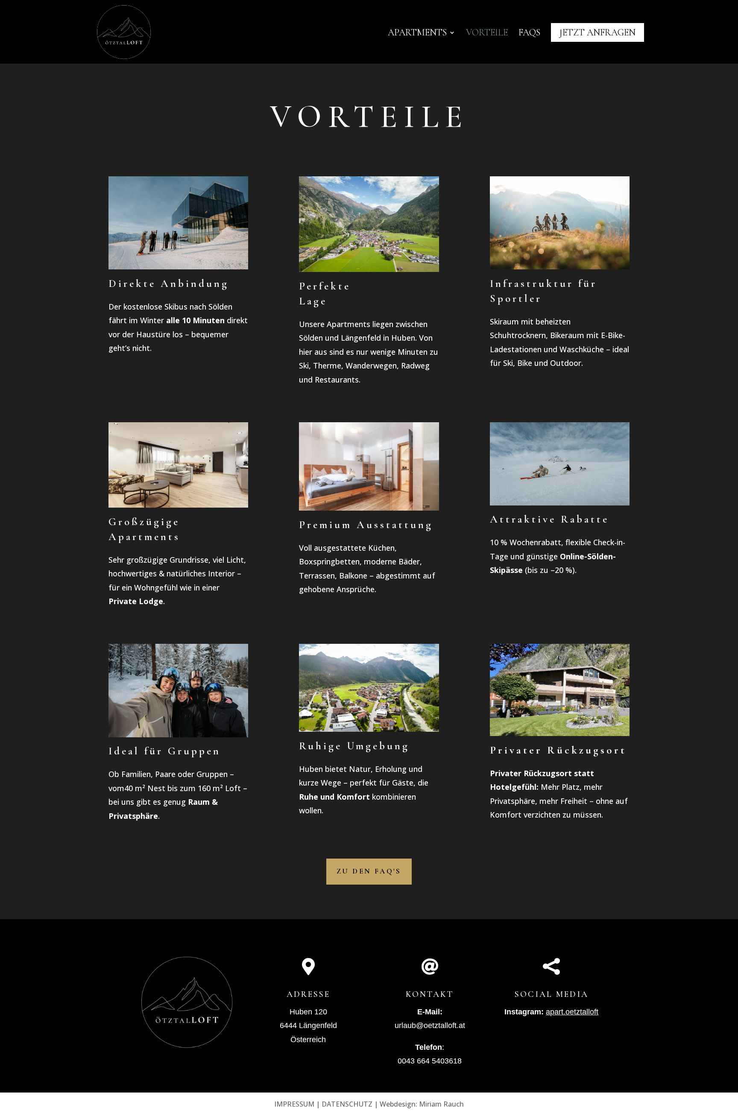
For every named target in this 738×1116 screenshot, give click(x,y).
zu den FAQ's (369, 871)
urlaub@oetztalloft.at (430, 1025)
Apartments (417, 33)
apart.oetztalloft (572, 1012)
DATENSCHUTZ (347, 1104)
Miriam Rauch (441, 1104)
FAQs (529, 33)
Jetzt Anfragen (597, 32)
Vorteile (487, 33)
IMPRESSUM (294, 1104)
